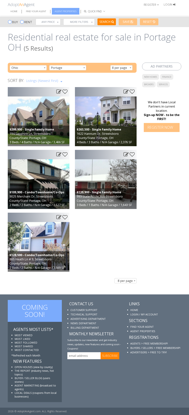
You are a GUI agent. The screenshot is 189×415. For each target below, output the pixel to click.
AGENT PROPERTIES (142, 331)
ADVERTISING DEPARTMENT (88, 319)
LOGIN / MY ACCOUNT (144, 314)
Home (14, 11)
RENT (28, 22)
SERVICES (163, 84)
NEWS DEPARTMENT (83, 323)
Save (126, 22)
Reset (148, 22)
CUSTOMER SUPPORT (84, 310)
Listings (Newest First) (42, 80)
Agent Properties (66, 11)
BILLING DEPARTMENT (85, 327)
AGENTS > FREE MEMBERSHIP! (149, 343)
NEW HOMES (150, 76)
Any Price (48, 22)
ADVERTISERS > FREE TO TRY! (148, 352)
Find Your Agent (36, 11)
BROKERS (149, 84)
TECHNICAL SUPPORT (84, 314)
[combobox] (28, 67)
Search (105, 22)
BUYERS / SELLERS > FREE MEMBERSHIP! (155, 348)
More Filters (79, 22)
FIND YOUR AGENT (142, 326)
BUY (15, 22)
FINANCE (166, 76)
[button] (153, 4)
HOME (134, 310)
